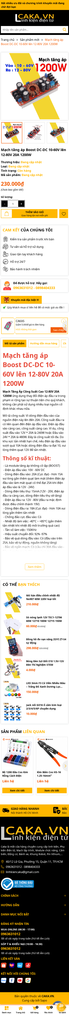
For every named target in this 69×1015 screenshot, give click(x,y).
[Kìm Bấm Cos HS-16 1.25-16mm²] (52, 753)
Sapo (43, 1000)
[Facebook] (12, 980)
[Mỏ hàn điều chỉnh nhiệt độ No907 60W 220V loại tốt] (13, 602)
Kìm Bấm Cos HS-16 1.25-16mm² (49, 773)
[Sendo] (28, 965)
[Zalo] (4, 980)
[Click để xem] (34, 86)
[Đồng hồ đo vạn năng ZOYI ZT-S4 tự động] (13, 646)
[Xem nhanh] (29, 753)
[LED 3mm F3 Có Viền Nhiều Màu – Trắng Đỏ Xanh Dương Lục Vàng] (13, 690)
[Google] (28, 980)
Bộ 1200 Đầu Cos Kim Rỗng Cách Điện (15, 773)
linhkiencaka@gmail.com (22, 872)
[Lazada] (12, 965)
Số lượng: (7, 197)
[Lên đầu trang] (61, 997)
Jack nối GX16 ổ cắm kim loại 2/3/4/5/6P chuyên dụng (44, 706)
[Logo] (34, 18)
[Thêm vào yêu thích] (63, 213)
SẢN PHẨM (23, 731)
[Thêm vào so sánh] (29, 747)
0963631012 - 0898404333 (34, 287)
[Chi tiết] (63, 321)
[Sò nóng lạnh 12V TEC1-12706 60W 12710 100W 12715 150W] (13, 624)
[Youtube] (20, 980)
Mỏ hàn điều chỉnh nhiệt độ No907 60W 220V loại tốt (43, 597)
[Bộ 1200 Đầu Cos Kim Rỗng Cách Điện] (17, 753)
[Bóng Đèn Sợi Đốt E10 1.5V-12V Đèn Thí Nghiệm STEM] (13, 668)
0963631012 (10, 933)
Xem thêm (34, 567)
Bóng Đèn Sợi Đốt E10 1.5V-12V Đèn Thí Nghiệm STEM (45, 662)
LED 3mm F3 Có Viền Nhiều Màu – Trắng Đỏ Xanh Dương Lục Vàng (45, 684)
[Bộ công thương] (17, 883)
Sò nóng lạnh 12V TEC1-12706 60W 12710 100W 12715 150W (44, 619)
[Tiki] (20, 965)
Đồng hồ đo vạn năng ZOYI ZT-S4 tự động (46, 641)
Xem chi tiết (17, 790)
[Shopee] (4, 965)
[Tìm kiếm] (64, 29)
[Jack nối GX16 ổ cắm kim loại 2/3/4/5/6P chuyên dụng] (13, 712)
